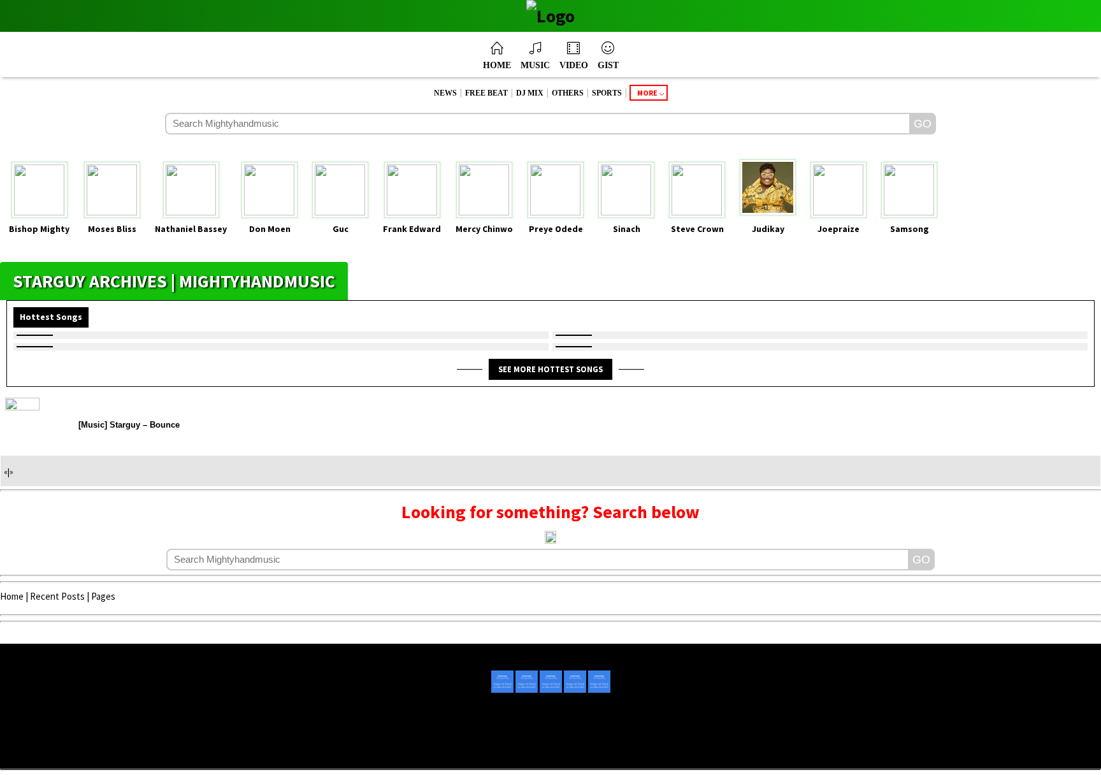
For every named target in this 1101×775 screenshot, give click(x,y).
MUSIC (535, 65)
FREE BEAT (486, 93)
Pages (103, 596)
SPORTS (607, 93)
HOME (497, 65)
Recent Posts (57, 596)
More (647, 93)
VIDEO (573, 65)
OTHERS (568, 93)
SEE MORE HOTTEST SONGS (550, 369)
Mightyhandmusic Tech (598, 750)
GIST (608, 65)
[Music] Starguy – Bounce (129, 425)
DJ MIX (529, 93)
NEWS (445, 93)
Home (12, 596)
